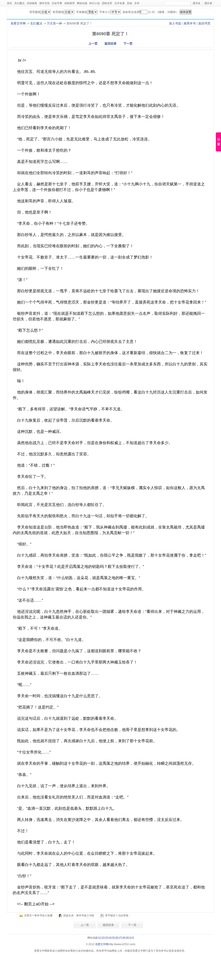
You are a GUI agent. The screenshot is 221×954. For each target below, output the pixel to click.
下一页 (128, 43)
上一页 (93, 43)
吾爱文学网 (18, 23)
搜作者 (208, 3)
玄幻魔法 (19, 3)
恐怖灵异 (107, 3)
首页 (9, 3)
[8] (124, 937)
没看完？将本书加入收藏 (38, 915)
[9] (127, 937)
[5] (113, 937)
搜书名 (196, 3)
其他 (129, 3)
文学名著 (119, 3)
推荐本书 (190, 23)
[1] (99, 937)
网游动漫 (82, 3)
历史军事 (57, 3)
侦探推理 (69, 3)
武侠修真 (32, 3)
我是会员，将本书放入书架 (78, 915)
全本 (136, 3)
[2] (103, 937)
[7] (120, 937)
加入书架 (175, 23)
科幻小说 (94, 3)
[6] (117, 937)
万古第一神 (54, 23)
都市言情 (44, 3)
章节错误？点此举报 (116, 915)
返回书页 (204, 23)
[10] (131, 937)
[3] (106, 937)
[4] (110, 937)
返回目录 (110, 43)
